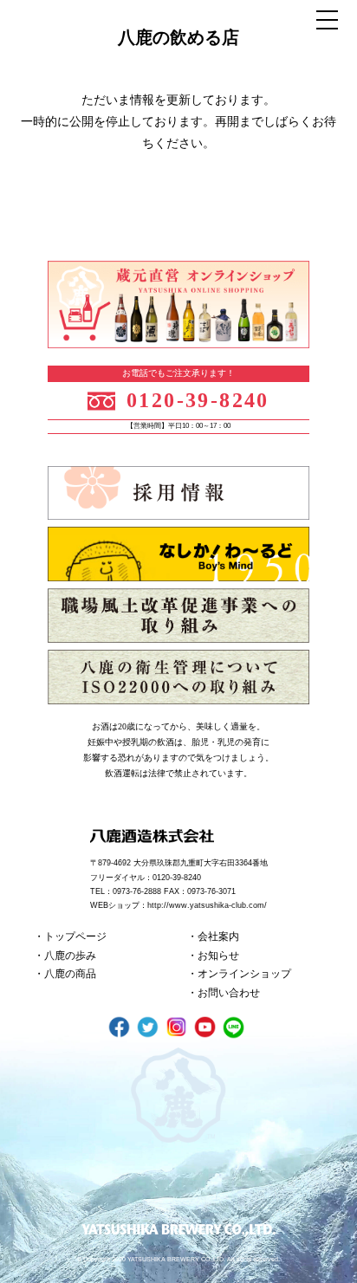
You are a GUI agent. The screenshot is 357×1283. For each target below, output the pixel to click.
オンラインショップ (244, 974)
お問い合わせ (229, 993)
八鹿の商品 (70, 974)
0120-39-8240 (198, 400)
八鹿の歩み (70, 955)
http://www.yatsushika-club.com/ (207, 905)
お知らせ (218, 955)
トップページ (75, 936)
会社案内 (218, 936)
